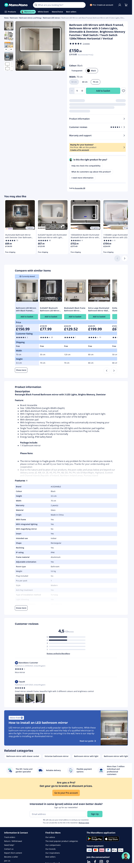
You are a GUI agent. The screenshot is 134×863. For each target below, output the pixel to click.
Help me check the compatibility (85, 165)
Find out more (84, 823)
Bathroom (14, 18)
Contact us (8, 849)
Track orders (9, 837)
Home (6, 18)
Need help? (9, 845)
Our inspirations (52, 853)
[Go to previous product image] (21, 46)
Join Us (7, 860)
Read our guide (86, 741)
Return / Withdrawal (13, 841)
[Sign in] (120, 5)
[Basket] (126, 5)
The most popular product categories (61, 841)
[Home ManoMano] (16, 5)
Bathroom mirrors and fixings (30, 18)
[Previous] (107, 370)
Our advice (50, 837)
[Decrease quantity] (71, 91)
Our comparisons (53, 845)
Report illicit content (13, 853)
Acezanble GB (80, 188)
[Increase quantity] (82, 91)
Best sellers (50, 857)
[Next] (125, 258)
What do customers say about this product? (91, 171)
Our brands (50, 849)
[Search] (36, 5)
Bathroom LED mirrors (51, 18)
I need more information (82, 177)
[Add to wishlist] (123, 91)
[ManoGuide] (126, 856)
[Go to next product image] (60, 46)
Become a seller (11, 857)
